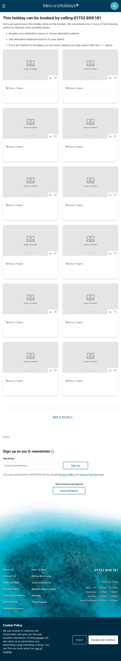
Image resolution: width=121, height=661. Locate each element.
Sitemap (36, 613)
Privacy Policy (66, 493)
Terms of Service (88, 493)
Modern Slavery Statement (45, 607)
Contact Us (9, 594)
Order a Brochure (41, 601)
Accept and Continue (103, 639)
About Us (8, 588)
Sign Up (75, 483)
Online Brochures (41, 594)
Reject (79, 639)
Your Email (8, 477)
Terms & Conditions (14, 613)
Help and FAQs (11, 601)
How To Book (39, 588)
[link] (30, 76)
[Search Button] (114, 6)
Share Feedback (69, 509)
